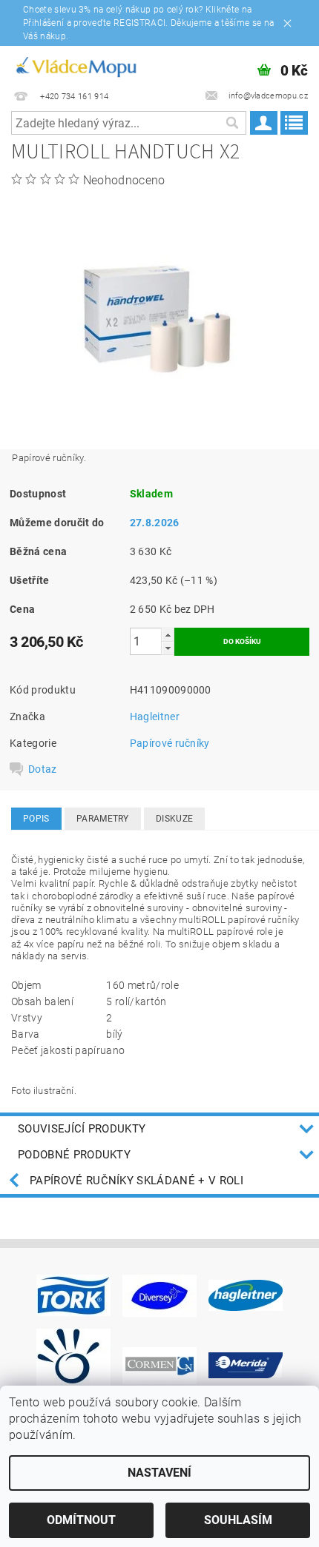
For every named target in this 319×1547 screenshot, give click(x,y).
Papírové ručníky (170, 743)
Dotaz (42, 769)
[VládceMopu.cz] (75, 65)
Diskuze (174, 818)
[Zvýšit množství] (167, 635)
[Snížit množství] (167, 648)
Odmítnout (81, 1520)
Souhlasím (238, 1520)
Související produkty (81, 1128)
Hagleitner (155, 716)
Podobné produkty (74, 1154)
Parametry (102, 818)
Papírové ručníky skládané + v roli (136, 1180)
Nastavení (159, 1473)
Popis (36, 818)
